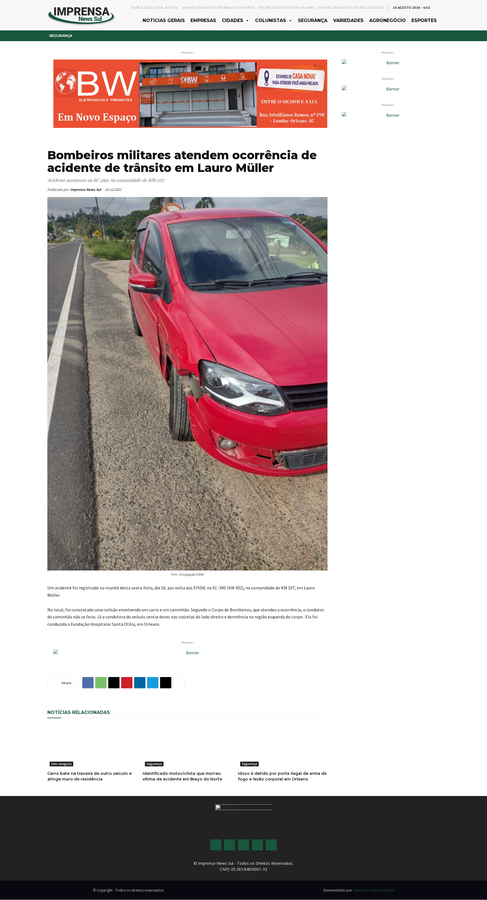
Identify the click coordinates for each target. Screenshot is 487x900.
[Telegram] (152, 682)
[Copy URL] (165, 682)
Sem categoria (61, 764)
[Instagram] (229, 844)
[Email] (113, 682)
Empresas (203, 20)
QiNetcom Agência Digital (373, 890)
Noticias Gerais (164, 20)
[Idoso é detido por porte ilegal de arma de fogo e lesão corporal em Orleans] (282, 746)
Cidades (232, 20)
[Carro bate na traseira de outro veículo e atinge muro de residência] (92, 746)
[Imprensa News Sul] (81, 15)
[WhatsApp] (101, 682)
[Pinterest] (126, 682)
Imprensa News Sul (85, 189)
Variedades (348, 20)
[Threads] (271, 844)
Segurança (312, 20)
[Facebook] (88, 682)
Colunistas (270, 20)
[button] (437, 7)
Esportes (424, 20)
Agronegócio (387, 20)
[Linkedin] (139, 682)
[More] (179, 682)
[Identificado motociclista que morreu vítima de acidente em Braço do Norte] (187, 746)
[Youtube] (257, 844)
